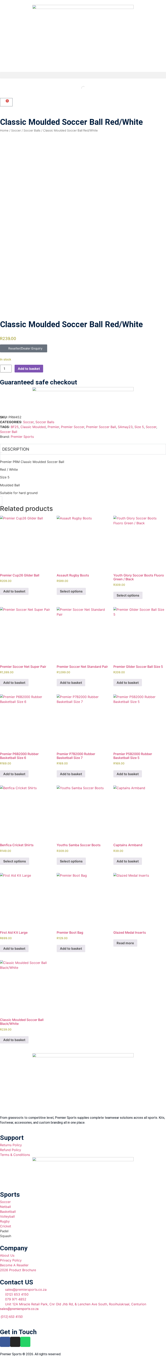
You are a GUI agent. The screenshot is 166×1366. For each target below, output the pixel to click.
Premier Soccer (72, 427)
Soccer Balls (31, 130)
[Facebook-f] (5, 1342)
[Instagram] (15, 1342)
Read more (125, 943)
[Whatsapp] (25, 1342)
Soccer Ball (8, 432)
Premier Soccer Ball (101, 427)
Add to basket (29, 369)
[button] (83, 75)
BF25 (15, 427)
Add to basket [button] (14, 591)
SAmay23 (125, 427)
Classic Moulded (33, 427)
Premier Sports (22, 437)
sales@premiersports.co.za (19, 1309)
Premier (53, 427)
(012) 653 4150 (11, 1317)
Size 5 (139, 427)
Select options (71, 591)
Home (4, 130)
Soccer (16, 130)
